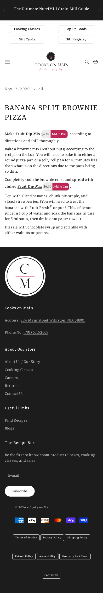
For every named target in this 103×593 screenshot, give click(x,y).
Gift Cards (27, 39)
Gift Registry (76, 39)
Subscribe (20, 491)
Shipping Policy (77, 537)
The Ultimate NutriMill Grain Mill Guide (51, 9)
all (41, 89)
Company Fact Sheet (75, 556)
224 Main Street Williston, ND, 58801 (53, 320)
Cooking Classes (27, 29)
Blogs (9, 428)
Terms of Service (26, 537)
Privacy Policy (52, 537)
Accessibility (47, 556)
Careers (11, 378)
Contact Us (14, 393)
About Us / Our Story (22, 362)
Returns (12, 386)
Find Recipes (16, 420)
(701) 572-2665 (35, 332)
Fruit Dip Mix (28, 134)
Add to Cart (59, 134)
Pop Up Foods (76, 29)
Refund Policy (24, 556)
